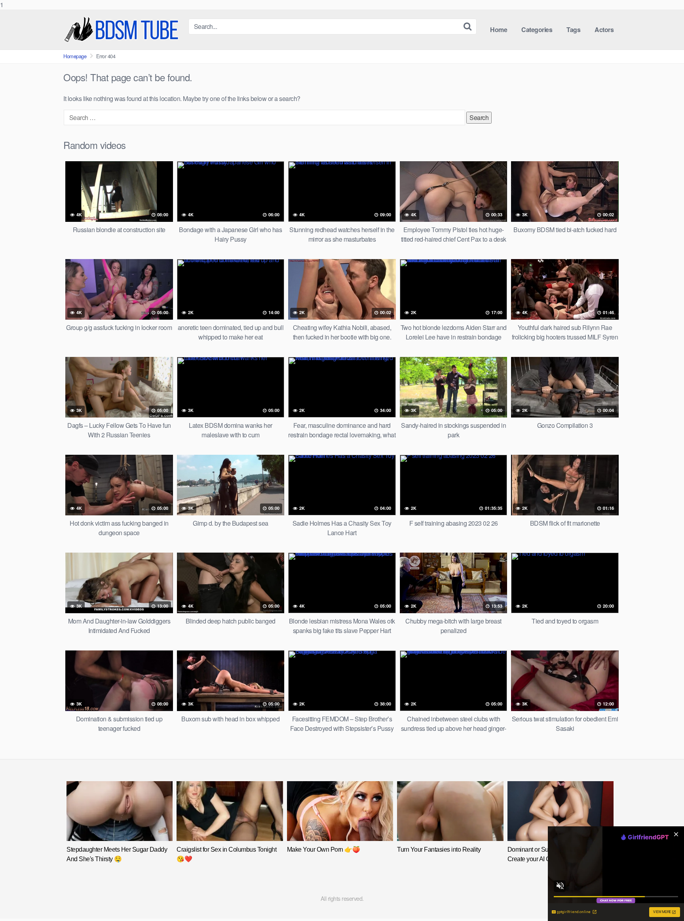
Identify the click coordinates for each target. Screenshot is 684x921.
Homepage (74, 56)
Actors (604, 29)
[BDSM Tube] (122, 29)
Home (498, 29)
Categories (536, 29)
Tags (573, 29)
